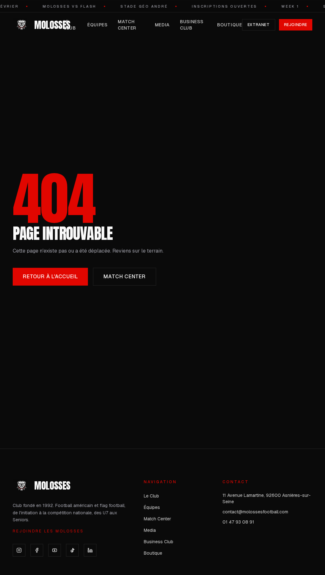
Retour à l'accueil (50, 276)
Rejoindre (295, 24)
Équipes (97, 25)
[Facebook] (36, 550)
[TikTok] (72, 550)
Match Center (127, 25)
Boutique (229, 25)
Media (162, 25)
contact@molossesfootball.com (255, 512)
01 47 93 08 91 (238, 522)
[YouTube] (54, 550)
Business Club (191, 25)
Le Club (69, 25)
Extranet (259, 24)
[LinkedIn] (90, 550)
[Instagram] (19, 550)
